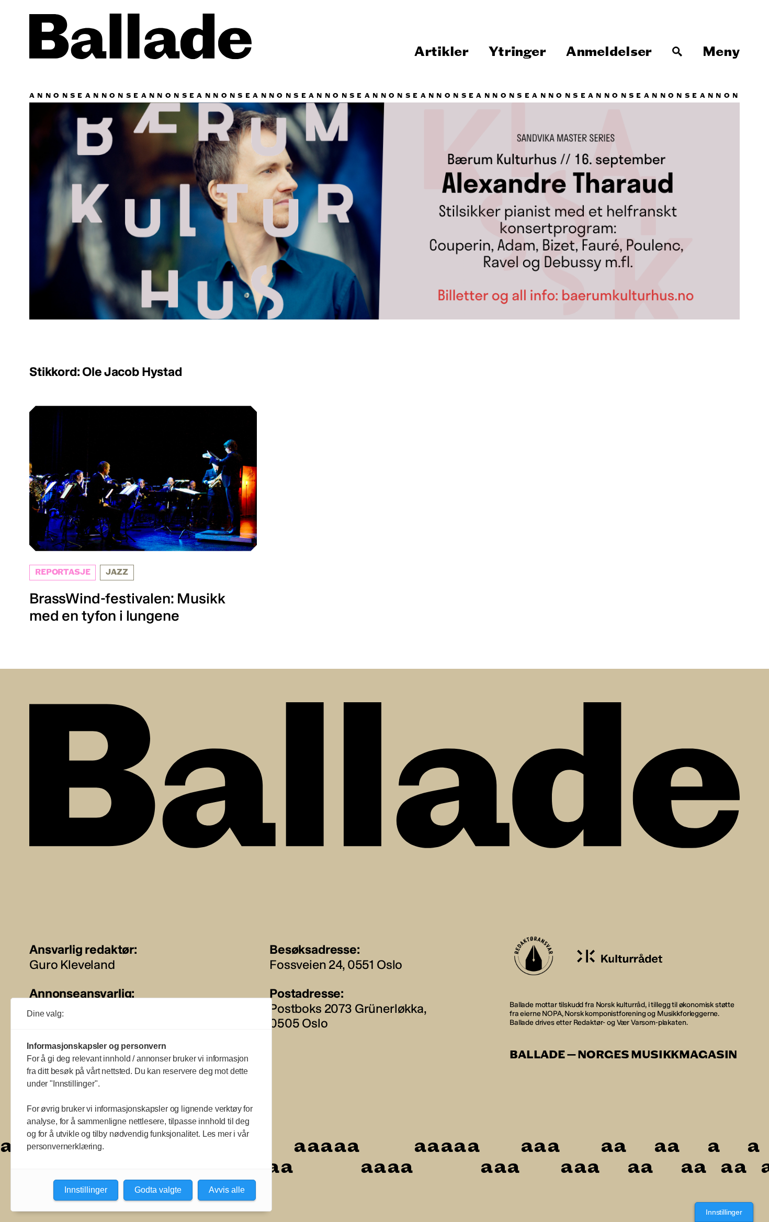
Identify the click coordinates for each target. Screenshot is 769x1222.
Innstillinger (724, 1212)
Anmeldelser (609, 51)
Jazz (117, 572)
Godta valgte (158, 1189)
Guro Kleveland (72, 964)
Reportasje (62, 572)
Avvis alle (227, 1189)
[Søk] (677, 52)
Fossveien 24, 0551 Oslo (335, 964)
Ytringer (517, 51)
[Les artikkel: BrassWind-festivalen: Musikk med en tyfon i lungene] (143, 515)
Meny (721, 51)
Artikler (441, 51)
